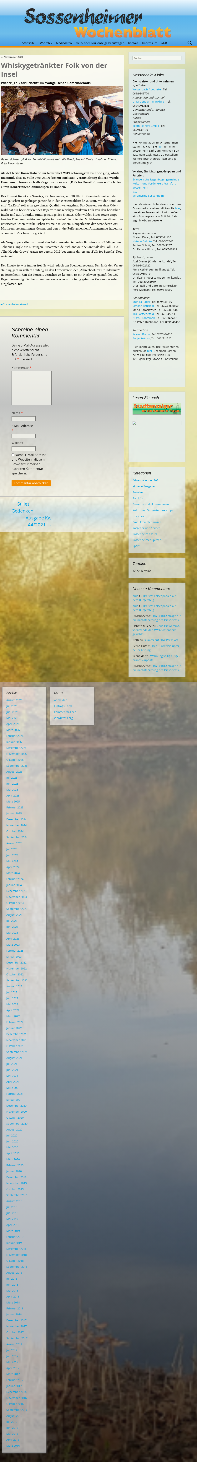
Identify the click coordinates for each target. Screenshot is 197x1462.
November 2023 (16, 897)
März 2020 (13, 1159)
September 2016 (17, 1410)
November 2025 (16, 754)
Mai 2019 (12, 1219)
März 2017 (13, 1374)
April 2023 (12, 938)
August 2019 (14, 1201)
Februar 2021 (14, 1093)
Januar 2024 (14, 885)
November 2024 (16, 825)
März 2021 (13, 1088)
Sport (136, 546)
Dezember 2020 (16, 1105)
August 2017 (14, 1344)
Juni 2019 (12, 1213)
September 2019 (17, 1195)
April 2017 (12, 1368)
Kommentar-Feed (65, 712)
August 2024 (14, 843)
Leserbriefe (140, 516)
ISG (135, 191)
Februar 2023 (14, 950)
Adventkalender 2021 (146, 480)
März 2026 (13, 730)
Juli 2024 (11, 849)
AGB (164, 43)
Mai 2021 (12, 1076)
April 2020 (12, 1153)
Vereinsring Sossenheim (148, 195)
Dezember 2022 (16, 962)
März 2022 (13, 1016)
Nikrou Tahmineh (144, 318)
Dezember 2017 (16, 1320)
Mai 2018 (12, 1290)
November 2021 (16, 1040)
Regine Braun (141, 334)
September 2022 (17, 980)
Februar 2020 (14, 1165)
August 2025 (14, 771)
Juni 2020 (12, 1141)
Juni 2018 (12, 1284)
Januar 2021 (14, 1099)
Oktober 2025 (15, 759)
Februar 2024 (14, 879)
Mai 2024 (12, 861)
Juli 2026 (11, 706)
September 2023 (17, 909)
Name (17, 413)
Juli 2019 (11, 1207)
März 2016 (13, 1445)
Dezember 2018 (16, 1249)
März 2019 (13, 1231)
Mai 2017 (12, 1362)
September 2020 (17, 1123)
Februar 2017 (14, 1380)
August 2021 (14, 1058)
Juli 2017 (11, 1350)
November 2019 (16, 1183)
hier (160, 146)
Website (17, 443)
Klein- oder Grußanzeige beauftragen (100, 43)
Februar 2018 (14, 1308)
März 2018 (13, 1302)
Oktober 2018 (15, 1260)
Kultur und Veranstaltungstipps (153, 510)
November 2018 (16, 1255)
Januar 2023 (14, 956)
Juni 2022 (12, 998)
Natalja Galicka (142, 241)
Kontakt (133, 43)
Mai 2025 (12, 789)
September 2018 (17, 1266)
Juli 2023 (11, 921)
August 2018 (14, 1272)
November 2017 (16, 1326)
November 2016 (16, 1398)
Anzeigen (138, 492)
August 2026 (14, 700)
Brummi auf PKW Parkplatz (161, 640)
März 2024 (13, 873)
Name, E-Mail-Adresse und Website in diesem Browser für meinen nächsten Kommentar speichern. (29, 464)
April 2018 (12, 1296)
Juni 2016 (12, 1427)
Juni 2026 (12, 712)
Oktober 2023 (15, 903)
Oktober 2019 (15, 1189)
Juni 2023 (12, 926)
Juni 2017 (12, 1356)
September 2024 (17, 837)
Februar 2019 (14, 1237)
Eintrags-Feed (63, 706)
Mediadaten (64, 43)
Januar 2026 (14, 742)
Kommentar (22, 368)
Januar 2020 (14, 1171)
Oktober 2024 (15, 831)
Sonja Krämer (141, 338)
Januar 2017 (14, 1386)
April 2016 (12, 1439)
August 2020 (14, 1129)
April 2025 (12, 795)
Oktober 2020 (15, 1117)
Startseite (28, 43)
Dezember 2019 (16, 1177)
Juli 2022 (11, 992)
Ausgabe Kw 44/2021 (39, 521)
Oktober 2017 (15, 1332)
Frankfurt (138, 498)
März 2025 (13, 801)
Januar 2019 (14, 1243)
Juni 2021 (12, 1070)
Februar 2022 (14, 1022)
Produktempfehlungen (147, 522)
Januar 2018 (14, 1314)
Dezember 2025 (16, 748)
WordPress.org (63, 718)
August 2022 (14, 986)
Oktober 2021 (15, 1046)
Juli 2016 (11, 1422)
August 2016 (14, 1416)
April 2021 (12, 1082)
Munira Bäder (141, 302)
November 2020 (16, 1111)
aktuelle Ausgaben (144, 486)
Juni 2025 (12, 783)
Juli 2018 (11, 1278)
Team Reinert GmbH (146, 126)
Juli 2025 (11, 777)
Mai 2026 (12, 718)
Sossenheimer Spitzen (147, 540)
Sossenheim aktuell (15, 304)
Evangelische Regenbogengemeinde (156, 179)
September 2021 (17, 1052)
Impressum (149, 43)
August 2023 (14, 915)
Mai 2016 (12, 1433)
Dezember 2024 (16, 819)
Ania (135, 596)
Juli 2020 (11, 1135)
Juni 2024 (12, 855)
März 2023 (13, 944)
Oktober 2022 (15, 974)
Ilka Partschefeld (143, 314)
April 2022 (12, 1010)
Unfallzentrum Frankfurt (148, 101)
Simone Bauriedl (143, 306)
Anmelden (60, 700)
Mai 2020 (12, 1147)
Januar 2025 (14, 813)
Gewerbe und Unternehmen (151, 504)
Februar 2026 (14, 736)
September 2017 (17, 1338)
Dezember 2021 (16, 1034)
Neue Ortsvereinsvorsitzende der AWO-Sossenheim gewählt (156, 630)
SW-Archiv (45, 43)
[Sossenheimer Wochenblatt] (98, 21)
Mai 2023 (12, 932)
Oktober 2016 (15, 1404)
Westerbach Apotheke (147, 89)
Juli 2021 (11, 1064)
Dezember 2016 (16, 1392)
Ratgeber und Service (146, 528)
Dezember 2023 (16, 891)
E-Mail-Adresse (22, 428)
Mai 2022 (12, 1004)
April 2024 (12, 867)
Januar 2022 (14, 1028)
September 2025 (17, 765)
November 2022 (16, 968)
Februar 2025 (14, 807)
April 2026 (12, 724)
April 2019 (12, 1225)
